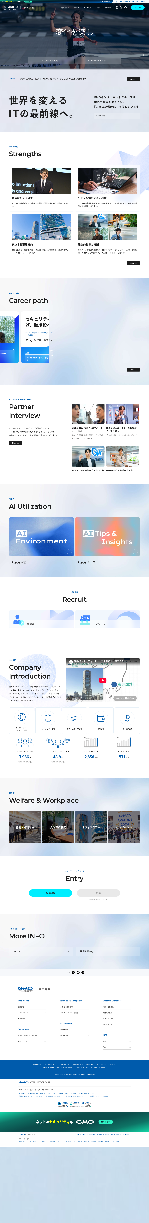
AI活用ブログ (64, 1035)
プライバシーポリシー (51, 1065)
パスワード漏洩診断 (58, 1093)
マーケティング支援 (71, 1141)
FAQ (104, 1047)
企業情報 (21, 1007)
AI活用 (97, 7)
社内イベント (107, 1024)
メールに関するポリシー (89, 1065)
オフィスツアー (108, 1018)
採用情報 (107, 7)
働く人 (76, 7)
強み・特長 (21, 1018)
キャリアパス (22, 1041)
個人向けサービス (109, 1141)
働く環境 (87, 7)
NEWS (105, 1041)
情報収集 (86, 1141)
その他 (117, 1141)
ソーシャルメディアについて (107, 1065)
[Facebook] (125, 7)
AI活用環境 (64, 1030)
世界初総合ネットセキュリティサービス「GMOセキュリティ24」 (35, 1093)
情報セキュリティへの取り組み (70, 1065)
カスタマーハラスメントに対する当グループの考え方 (91, 1067)
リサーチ (80, 1141)
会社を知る (65, 7)
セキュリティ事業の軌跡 (102, 1096)
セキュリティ (60, 1141)
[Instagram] (117, 7)
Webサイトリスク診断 (70, 1093)
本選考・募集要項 (66, 1007)
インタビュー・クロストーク (28, 1035)
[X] (121, 7)
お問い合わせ (69, 1067)
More (132, 79)
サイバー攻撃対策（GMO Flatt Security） (73, 1096)
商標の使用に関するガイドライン (52, 1067)
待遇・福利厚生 (108, 1007)
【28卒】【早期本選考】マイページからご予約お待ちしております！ (61, 78)
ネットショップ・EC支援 (39, 1141)
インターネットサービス (25, 1141)
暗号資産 (100, 1141)
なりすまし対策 (90, 1096)
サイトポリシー (38, 1065)
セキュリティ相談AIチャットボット (87, 1093)
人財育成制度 (107, 1013)
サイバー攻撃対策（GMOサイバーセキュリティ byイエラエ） (46, 1096)
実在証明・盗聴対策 (24, 1096)
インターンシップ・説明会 (69, 1013)
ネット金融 (93, 1141)
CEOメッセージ (23, 1013)
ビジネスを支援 (51, 1141)
